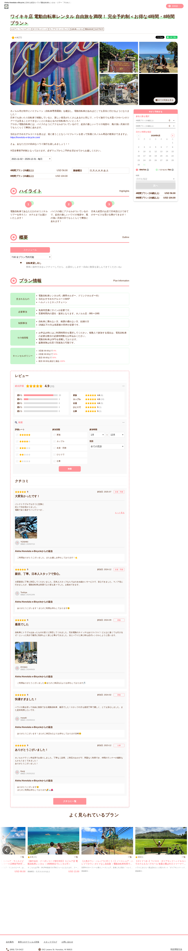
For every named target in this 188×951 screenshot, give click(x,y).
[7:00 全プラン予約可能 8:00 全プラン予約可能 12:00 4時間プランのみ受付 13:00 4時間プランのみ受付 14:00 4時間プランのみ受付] (31, 257)
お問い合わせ (67, 942)
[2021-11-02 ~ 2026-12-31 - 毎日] (31, 159)
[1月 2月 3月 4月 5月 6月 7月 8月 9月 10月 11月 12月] (97, 435)
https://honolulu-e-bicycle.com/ (25, 137)
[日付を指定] (155, 179)
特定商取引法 (176, 949)
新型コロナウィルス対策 (28, 942)
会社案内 (10, 942)
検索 (70, 469)
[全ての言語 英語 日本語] (107, 446)
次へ (155, 185)
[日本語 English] (175, 6)
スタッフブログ (50, 942)
